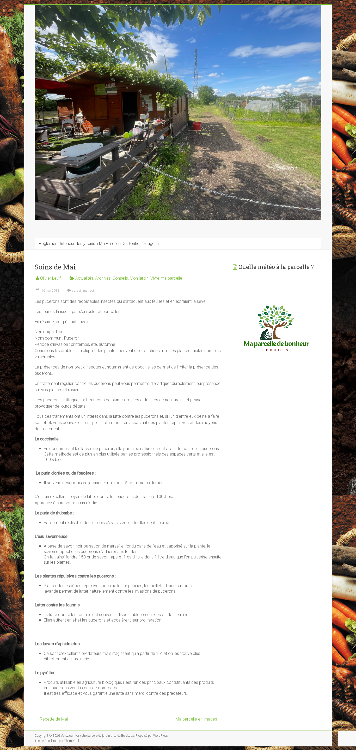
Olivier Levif (50, 278)
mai (85, 290)
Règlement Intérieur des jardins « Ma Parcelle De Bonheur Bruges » (99, 243)
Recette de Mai (51, 719)
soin (93, 290)
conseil (77, 290)
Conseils (120, 278)
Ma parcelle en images (199, 719)
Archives (103, 278)
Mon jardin (139, 278)
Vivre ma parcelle (166, 278)
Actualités (84, 278)
